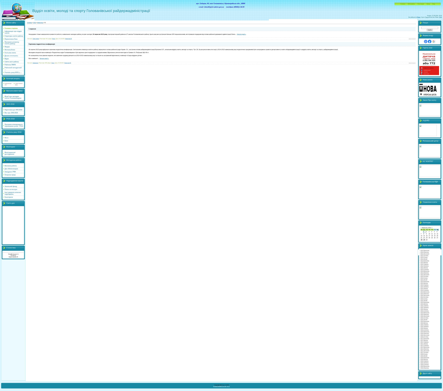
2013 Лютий (424, 259)
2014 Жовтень (425, 293)
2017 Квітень (424, 340)
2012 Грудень (424, 255)
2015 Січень (424, 298)
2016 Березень (425, 321)
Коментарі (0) (68, 38)
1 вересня (32, 29)
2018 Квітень (424, 359)
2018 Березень (425, 357)
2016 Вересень (425, 331)
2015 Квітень (424, 304)
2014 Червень (425, 286)
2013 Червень (425, 266)
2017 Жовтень (425, 349)
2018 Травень (424, 361)
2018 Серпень (425, 364)
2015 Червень (425, 307)
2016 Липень (424, 328)
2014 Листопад (425, 295)
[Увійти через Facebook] (429, 41)
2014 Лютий (424, 279)
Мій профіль (411, 4)
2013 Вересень (425, 271)
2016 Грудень (424, 336)
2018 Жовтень (425, 368)
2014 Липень (424, 288)
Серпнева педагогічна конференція (42, 44)
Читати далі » (241, 34)
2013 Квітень (424, 262)
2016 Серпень (425, 330)
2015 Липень (424, 309)
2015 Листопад (425, 316)
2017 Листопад (425, 350)
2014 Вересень (425, 291)
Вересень (40, 22)
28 (421, 240)
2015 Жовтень (425, 314)
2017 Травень (424, 342)
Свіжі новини (18, 83)
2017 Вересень (425, 347)
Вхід (433, 4)
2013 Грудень (424, 276)
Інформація (8, 83)
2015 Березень (425, 302)
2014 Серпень (425, 290)
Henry (53, 38)
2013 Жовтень (425, 272)
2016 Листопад (425, 335)
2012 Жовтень (425, 252)
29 (424, 240)
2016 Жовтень (425, 333)
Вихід (428, 4)
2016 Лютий (424, 319)
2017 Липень (424, 343)
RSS (440, 17)
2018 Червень (425, 362)
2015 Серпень (425, 310)
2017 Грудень (424, 352)
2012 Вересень (425, 250)
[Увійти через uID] (425, 41)
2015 (34, 22)
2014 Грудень (424, 297)
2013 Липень (424, 267)
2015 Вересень (425, 312)
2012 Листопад (425, 253)
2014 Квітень (424, 283)
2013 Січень (424, 257)
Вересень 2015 (426, 227)
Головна (402, 4)
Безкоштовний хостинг (219, 386)
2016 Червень (425, 326)
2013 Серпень (425, 269)
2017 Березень (425, 338)
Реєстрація (421, 4)
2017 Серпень (425, 345)
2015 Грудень (424, 317)
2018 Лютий (424, 355)
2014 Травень (424, 285)
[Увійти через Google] (434, 41)
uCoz (228, 386)
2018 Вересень (425, 366)
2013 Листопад (425, 274)
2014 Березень (425, 281)
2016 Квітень (424, 323)
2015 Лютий (424, 300)
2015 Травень (424, 305)
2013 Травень (424, 264)
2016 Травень (424, 324)
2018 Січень (424, 354)
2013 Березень (425, 260)
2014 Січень (424, 278)
